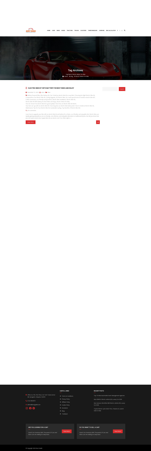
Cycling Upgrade (50, 97)
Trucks (76, 30)
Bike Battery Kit (45, 95)
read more (67, 431)
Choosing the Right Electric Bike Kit (85, 95)
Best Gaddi (39, 448)
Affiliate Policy (66, 402)
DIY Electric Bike (60, 97)
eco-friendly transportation (44, 99)
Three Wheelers (92, 30)
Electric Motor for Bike (63, 101)
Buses (63, 30)
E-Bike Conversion (31, 99)
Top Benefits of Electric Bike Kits (71, 108)
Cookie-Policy (66, 405)
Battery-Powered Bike (33, 95)
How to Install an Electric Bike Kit (84, 106)
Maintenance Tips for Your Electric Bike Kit (38, 108)
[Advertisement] (75, 12)
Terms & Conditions (67, 396)
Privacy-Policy (66, 399)
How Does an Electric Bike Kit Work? (65, 104)
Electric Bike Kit (71, 99)
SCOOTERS (83, 30)
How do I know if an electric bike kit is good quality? (40, 104)
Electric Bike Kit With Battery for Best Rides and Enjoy (51, 88)
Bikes (58, 30)
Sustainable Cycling (55, 108)
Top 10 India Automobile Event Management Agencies (109, 395)
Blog (63, 411)
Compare (101, 30)
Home (48, 30)
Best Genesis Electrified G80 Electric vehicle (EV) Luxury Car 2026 (109, 404)
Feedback (65, 414)
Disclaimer (65, 408)
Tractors (70, 30)
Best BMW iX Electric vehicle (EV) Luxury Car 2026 (108, 399)
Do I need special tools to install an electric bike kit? (80, 97)
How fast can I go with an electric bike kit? (37, 106)
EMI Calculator (111, 30)
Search (122, 89)
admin (43, 92)
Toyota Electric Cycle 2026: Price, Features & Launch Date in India (109, 409)
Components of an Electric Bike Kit (35, 97)
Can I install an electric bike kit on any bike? (62, 95)
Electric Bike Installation (59, 99)
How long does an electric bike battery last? (62, 106)
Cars (53, 30)
